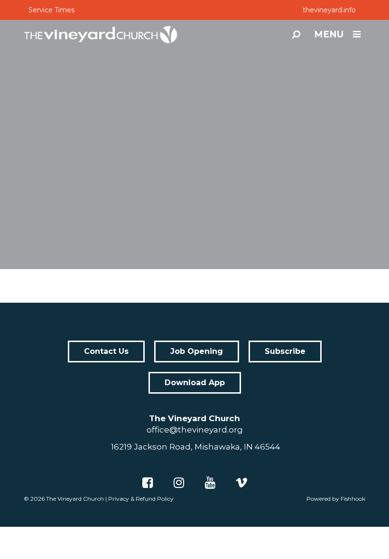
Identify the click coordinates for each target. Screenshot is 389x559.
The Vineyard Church (75, 498)
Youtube (210, 483)
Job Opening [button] (196, 351)
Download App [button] (195, 382)
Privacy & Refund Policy (141, 498)
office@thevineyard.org (195, 429)
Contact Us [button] (106, 351)
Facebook (147, 483)
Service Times (51, 10)
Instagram (179, 483)
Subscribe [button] (285, 351)
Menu (328, 34)
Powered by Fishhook (335, 498)
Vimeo (241, 483)
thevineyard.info (329, 10)
